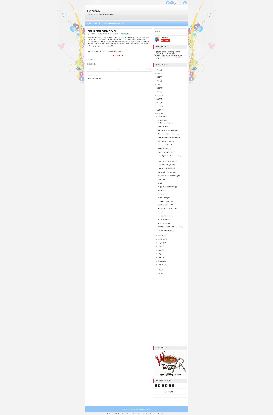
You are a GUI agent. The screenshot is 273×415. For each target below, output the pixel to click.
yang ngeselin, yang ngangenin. (167, 216)
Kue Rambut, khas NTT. (165, 205)
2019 (158, 91)
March (160, 257)
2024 (158, 73)
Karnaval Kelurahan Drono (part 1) (168, 134)
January (161, 264)
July (159, 246)
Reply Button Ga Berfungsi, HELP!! (169, 137)
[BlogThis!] (90, 64)
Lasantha (137, 413)
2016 (158, 102)
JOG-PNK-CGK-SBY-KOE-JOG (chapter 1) (171, 227)
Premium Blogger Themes (147, 413)
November (161, 120)
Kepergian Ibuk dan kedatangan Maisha (168, 52)
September (162, 239)
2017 (158, 99)
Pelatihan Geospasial (164, 148)
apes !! (160, 183)
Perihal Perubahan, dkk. (165, 123)
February (161, 261)
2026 (158, 70)
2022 (158, 81)
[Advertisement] (170, 311)
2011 (158, 273)
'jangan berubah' (163, 126)
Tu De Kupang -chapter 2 (165, 230)
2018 (158, 95)
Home (89, 23)
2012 (158, 269)
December (161, 116)
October (161, 235)
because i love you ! (164, 198)
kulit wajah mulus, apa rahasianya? (169, 176)
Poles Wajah (162, 179)
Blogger (173, 392)
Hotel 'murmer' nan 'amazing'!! (167, 161)
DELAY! (160, 212)
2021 (158, 84)
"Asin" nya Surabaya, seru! (166, 165)
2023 (158, 77)
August (160, 243)
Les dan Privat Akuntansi (114, 23)
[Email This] (88, 64)
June (160, 250)
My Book (97, 23)
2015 (158, 106)
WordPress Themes (120, 413)
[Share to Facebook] (95, 64)
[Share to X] (92, 64)
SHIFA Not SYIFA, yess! (165, 201)
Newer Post (90, 69)
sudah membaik (163, 194)
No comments (125, 33)
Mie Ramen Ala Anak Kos (166, 141)
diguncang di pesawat (164, 223)
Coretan (93, 11)
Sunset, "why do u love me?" (167, 152)
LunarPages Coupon (160, 413)
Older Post (148, 69)
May (160, 254)
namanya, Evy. (162, 190)
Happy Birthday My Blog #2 (166, 168)
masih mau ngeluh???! (102, 31)
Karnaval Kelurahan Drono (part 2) (168, 130)
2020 (158, 88)
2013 (158, 113)
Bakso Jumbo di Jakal (165, 145)
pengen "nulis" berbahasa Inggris (168, 187)
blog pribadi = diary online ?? (167, 172)
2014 (158, 110)
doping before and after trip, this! (168, 208)
